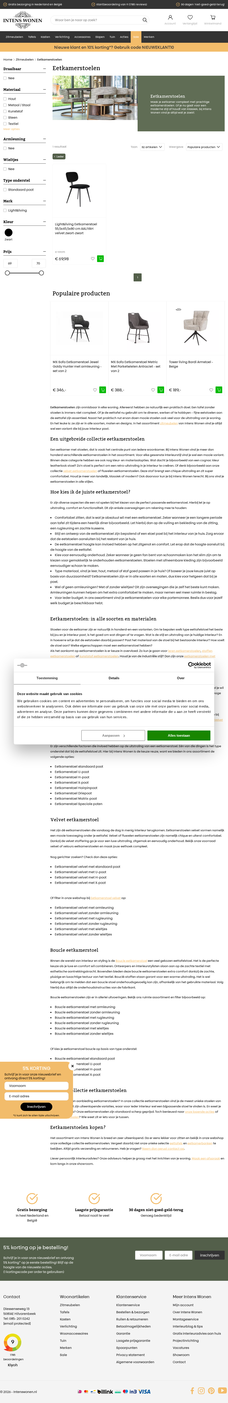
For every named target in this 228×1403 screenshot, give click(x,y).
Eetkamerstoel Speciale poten (78, 804)
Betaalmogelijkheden (133, 1326)
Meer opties (11, 129)
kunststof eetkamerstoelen (98, 656)
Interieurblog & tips (188, 1326)
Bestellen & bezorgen (132, 1312)
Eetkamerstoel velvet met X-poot (80, 882)
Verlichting (62, 37)
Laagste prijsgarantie (133, 1340)
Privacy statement (130, 1355)
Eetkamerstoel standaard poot (79, 766)
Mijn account (183, 1305)
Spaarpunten (126, 1348)
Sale (136, 37)
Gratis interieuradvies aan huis (197, 1333)
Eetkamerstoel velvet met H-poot (80, 877)
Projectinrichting (186, 1340)
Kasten (45, 37)
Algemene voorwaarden (135, 1362)
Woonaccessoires (74, 1333)
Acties (124, 37)
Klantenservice (128, 1305)
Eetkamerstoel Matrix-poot (76, 798)
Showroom (181, 1355)
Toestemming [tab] (47, 678)
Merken (149, 37)
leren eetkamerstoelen (184, 651)
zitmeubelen (169, 423)
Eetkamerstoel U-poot (72, 772)
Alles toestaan (179, 735)
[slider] (7, 273)
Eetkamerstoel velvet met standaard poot (87, 866)
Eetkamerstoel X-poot (72, 782)
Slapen (100, 37)
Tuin (112, 37)
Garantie (123, 1333)
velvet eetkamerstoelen (80, 471)
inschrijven (209, 1255)
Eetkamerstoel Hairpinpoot (76, 788)
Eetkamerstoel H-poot (72, 777)
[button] (53, 345)
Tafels (32, 37)
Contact (179, 1362)
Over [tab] (181, 678)
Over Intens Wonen (187, 1312)
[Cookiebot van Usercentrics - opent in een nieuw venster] (191, 665)
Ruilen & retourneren (132, 1319)
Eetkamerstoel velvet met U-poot (80, 872)
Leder (60, 156)
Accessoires (82, 37)
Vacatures (181, 1348)
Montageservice (186, 1319)
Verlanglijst (190, 23)
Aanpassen (111, 735)
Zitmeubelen (14, 37)
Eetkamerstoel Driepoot (73, 793)
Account (170, 23)
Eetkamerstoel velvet (106, 898)
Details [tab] (114, 678)
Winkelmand (212, 23)
